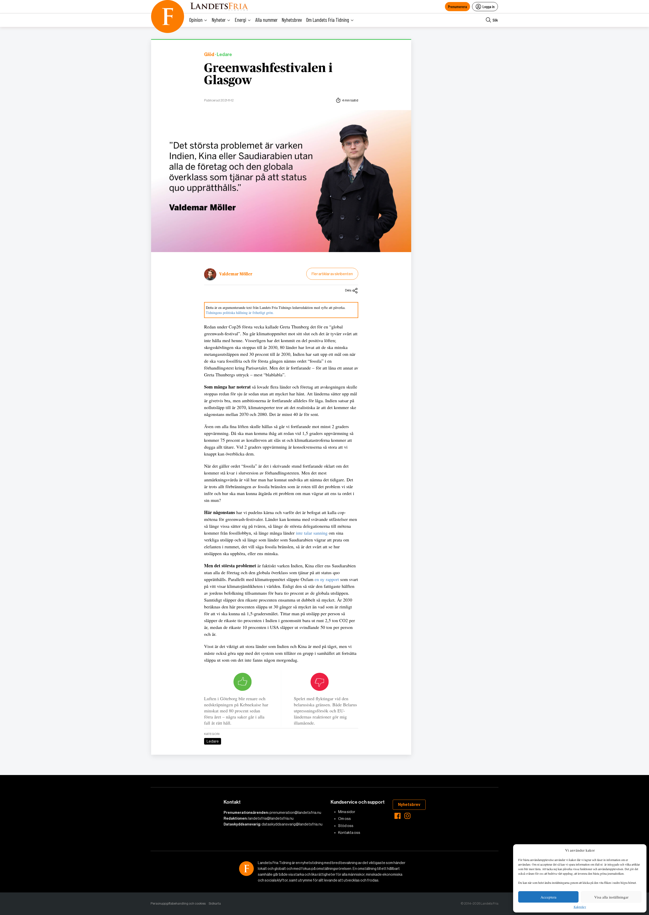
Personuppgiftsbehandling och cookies (178, 903)
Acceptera (548, 897)
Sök (495, 19)
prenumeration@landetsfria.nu (295, 813)
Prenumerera (457, 6)
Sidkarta (215, 903)
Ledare (213, 741)
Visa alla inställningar (611, 897)
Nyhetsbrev (292, 19)
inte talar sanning (312, 533)
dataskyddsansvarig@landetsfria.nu (292, 824)
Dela (348, 290)
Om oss (344, 819)
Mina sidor (346, 812)
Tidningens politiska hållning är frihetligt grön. (240, 312)
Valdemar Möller (236, 274)
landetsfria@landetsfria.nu (271, 818)
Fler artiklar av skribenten (332, 274)
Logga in (488, 6)
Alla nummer (266, 19)
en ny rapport (327, 579)
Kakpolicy (580, 907)
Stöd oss (345, 826)
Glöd (209, 54)
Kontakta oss (349, 833)
